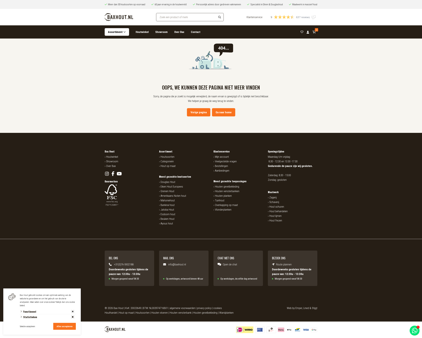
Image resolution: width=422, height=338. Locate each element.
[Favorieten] (302, 32)
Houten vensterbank (180, 312)
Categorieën (167, 161)
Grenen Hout (167, 191)
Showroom (161, 32)
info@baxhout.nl (177, 264)
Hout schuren (276, 206)
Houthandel (111, 312)
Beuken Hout (167, 218)
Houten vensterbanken (227, 191)
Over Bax (179, 32)
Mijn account (222, 156)
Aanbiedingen (222, 170)
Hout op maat (168, 166)
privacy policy (204, 308)
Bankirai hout (168, 205)
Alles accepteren (65, 326)
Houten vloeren (159, 312)
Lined (306, 308)
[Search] (219, 17)
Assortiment (115, 32)
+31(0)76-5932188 (124, 264)
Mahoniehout (168, 200)
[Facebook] (113, 174)
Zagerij (273, 197)
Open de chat (230, 264)
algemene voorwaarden (182, 308)
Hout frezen (275, 220)
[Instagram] (107, 174)
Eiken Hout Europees (172, 186)
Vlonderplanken (223, 209)
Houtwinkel (142, 32)
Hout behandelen (278, 211)
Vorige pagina (199, 112)
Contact (195, 32)
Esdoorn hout (168, 214)
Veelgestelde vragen (226, 161)
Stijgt (314, 308)
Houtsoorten (167, 156)
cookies (217, 308)
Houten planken (223, 195)
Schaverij (274, 202)
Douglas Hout (168, 182)
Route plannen (284, 264)
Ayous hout (167, 223)
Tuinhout (219, 200)
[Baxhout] (119, 17)
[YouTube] (119, 174)
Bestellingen (221, 166)
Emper (298, 308)
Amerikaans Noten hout (173, 195)
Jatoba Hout (167, 209)
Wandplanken (226, 312)
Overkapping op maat (226, 205)
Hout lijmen (275, 215)
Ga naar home (224, 112)
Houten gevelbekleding (227, 186)
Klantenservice (254, 17)
